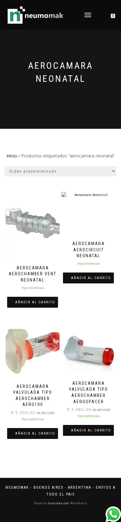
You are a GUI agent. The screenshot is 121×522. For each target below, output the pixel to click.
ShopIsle (41, 503)
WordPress (78, 503)
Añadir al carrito (35, 302)
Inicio (12, 156)
